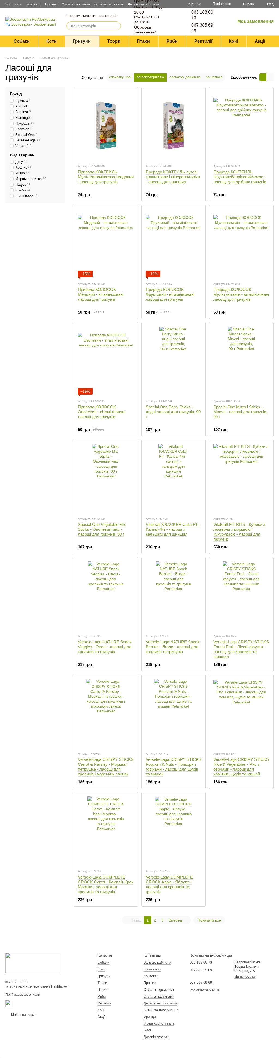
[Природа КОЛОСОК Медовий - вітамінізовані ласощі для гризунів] (106, 243)
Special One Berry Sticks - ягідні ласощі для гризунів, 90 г (173, 412)
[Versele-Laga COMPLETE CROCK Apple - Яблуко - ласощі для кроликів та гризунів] (174, 830)
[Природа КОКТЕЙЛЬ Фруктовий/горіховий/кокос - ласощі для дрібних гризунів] (241, 125)
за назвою (214, 77)
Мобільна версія (23, 1015)
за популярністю (150, 77)
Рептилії (203, 41)
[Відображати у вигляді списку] (270, 77)
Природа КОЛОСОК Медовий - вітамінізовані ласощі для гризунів (100, 294)
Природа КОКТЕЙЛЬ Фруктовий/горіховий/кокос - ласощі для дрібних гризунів (239, 177)
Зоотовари (13, 4)
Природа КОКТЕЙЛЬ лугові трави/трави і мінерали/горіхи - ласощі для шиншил (173, 177)
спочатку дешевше (185, 77)
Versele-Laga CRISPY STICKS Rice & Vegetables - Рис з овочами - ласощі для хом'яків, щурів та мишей (241, 766)
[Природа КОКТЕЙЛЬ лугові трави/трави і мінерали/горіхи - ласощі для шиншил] (174, 125)
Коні (233, 41)
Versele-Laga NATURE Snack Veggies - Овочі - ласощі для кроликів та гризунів (105, 647)
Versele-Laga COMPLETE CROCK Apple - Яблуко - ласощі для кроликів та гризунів (169, 884)
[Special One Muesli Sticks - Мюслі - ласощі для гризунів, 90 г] (241, 361)
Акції (260, 41)
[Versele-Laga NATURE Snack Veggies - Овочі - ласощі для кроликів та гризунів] (106, 595)
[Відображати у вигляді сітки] (262, 77)
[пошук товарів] (116, 25)
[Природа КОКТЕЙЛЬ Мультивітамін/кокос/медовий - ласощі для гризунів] (106, 125)
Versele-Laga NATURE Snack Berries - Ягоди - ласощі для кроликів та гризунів (172, 647)
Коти (51, 41)
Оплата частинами (108, 4)
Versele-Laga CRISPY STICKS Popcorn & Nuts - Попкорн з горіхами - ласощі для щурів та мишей (173, 766)
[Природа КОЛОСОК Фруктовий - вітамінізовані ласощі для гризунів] (174, 243)
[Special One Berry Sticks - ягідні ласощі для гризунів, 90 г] (174, 361)
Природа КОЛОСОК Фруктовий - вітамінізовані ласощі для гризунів (170, 294)
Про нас (51, 4)
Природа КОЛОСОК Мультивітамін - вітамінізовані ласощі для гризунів (241, 294)
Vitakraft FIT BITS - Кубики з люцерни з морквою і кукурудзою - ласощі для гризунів (239, 531)
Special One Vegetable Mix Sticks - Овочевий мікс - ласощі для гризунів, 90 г (102, 529)
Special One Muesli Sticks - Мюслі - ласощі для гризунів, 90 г (240, 412)
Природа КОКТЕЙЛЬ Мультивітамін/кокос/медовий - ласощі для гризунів (106, 177)
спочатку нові (120, 77)
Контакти (33, 4)
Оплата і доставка (76, 4)
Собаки (22, 41)
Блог (147, 1030)
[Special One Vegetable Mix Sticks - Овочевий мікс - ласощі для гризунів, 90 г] (106, 478)
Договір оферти (156, 1037)
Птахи (143, 41)
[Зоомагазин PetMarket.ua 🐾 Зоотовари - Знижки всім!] (32, 963)
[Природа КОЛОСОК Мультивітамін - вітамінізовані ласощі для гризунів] (241, 243)
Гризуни (82, 41)
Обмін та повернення (161, 1010)
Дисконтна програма (160, 1003)
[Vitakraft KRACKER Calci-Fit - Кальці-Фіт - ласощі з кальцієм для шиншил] (174, 478)
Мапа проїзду (244, 976)
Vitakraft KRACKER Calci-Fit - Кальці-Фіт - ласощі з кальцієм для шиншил (173, 529)
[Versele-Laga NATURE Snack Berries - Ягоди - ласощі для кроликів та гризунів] (174, 595)
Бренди (150, 1016)
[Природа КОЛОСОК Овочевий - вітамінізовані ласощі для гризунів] (106, 361)
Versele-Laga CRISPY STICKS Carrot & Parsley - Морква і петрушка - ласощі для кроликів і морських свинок (106, 766)
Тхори (113, 41)
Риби (172, 41)
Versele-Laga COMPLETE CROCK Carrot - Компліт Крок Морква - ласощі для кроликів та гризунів (105, 884)
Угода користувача (159, 1023)
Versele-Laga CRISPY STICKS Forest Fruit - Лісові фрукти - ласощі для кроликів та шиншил (241, 649)
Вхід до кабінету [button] (157, 962)
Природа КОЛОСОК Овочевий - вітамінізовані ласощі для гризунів (101, 412)
